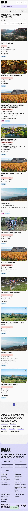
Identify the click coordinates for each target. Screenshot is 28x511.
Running (16, 490)
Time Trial (3, 428)
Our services (3, 497)
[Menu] (25, 2)
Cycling (9, 11)
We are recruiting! (5, 481)
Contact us (3, 476)
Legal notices (4, 482)
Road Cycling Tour (5, 426)
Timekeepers (17, 496)
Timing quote (4, 499)
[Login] (17, 2)
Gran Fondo (13, 423)
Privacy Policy (18, 482)
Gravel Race (21, 428)
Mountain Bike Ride (14, 431)
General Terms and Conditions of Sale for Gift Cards (20, 487)
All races (3, 11)
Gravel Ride (15, 11)
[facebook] (18, 506)
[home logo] (5, 450)
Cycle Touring (16, 426)
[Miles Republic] (4, 2)
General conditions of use (20, 481)
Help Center (3, 501)
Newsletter (17, 477)
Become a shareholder (6, 479)
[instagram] (21, 506)
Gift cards (17, 479)
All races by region (18, 491)
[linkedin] (25, 506)
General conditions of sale (20, 484)
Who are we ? (4, 477)
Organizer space (4, 496)
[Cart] (21, 2)
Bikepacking (12, 428)
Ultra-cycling (4, 423)
